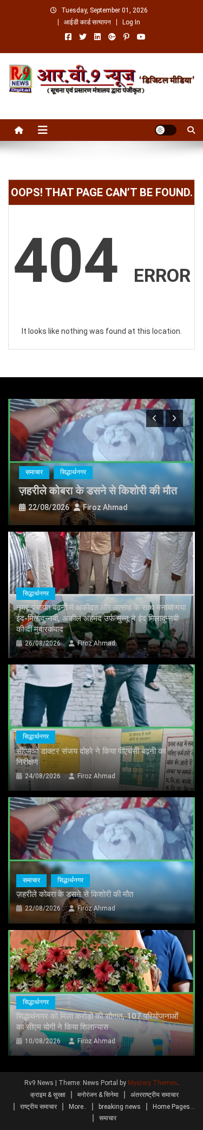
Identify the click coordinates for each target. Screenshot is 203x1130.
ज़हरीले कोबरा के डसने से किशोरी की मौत (98, 490)
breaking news (120, 1106)
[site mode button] (165, 130)
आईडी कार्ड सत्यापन (87, 22)
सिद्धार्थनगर (73, 472)
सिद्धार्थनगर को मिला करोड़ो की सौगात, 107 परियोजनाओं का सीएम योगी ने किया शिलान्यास (97, 1021)
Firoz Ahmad (105, 507)
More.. (78, 1106)
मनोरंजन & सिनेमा (98, 1095)
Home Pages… (174, 1106)
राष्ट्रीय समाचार (38, 1106)
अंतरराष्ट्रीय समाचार (154, 1095)
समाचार (34, 472)
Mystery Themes (153, 1083)
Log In (131, 22)
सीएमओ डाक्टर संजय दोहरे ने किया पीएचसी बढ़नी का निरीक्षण (91, 756)
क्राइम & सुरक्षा (48, 1095)
